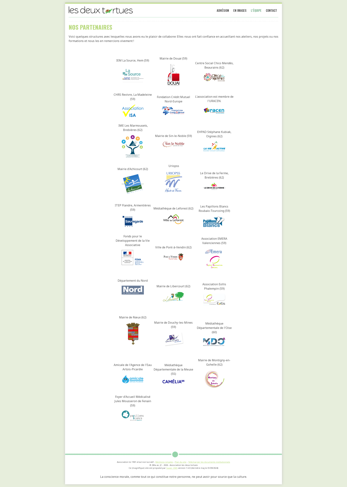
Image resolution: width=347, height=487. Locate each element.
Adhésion (223, 10)
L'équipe (256, 10)
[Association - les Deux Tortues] (101, 10)
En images (240, 10)
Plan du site (180, 462)
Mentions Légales (164, 462)
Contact (271, 10)
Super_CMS (171, 468)
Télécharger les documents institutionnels (209, 462)
